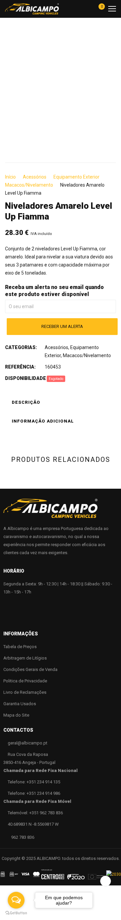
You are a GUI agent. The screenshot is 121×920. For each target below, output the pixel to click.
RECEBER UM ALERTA (62, 326)
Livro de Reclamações (24, 692)
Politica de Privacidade (25, 680)
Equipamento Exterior (76, 177)
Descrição (26, 402)
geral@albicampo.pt (27, 742)
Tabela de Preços (20, 646)
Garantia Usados (19, 703)
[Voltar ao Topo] (105, 881)
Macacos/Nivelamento (29, 185)
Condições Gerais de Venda (30, 669)
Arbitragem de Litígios (25, 658)
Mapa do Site (16, 715)
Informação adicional (43, 421)
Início (10, 177)
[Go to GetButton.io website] (16, 913)
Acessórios (34, 177)
